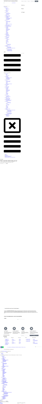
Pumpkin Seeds (8, 102)
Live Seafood (7, 37)
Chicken (7, 11)
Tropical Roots (7, 19)
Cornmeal (7, 39)
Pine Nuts (7, 32)
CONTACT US (6, 155)
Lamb (6, 9)
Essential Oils (7, 35)
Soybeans (8, 104)
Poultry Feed (7, 14)
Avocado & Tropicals (8, 21)
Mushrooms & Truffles (7, 99)
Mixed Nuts (7, 30)
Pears (6, 24)
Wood (6, 48)
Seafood (6, 36)
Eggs (6, 85)
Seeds (6, 43)
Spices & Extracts (8, 115)
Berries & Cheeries (8, 81)
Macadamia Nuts (8, 29)
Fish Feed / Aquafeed (8, 13)
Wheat (7, 45)
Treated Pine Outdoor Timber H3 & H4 (8, 392)
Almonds (7, 27)
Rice (6, 105)
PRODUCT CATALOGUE (8, 156)
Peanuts (7, 91)
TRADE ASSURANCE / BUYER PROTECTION (10, 157)
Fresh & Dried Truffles (8, 26)
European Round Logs (9, 50)
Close (0, 400)
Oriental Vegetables (8, 18)
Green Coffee (4, 387)
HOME (5, 154)
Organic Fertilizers (8, 16)
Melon (7, 23)
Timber (7, 46)
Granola (7, 41)
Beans (6, 38)
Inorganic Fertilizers (8, 15)
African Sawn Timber (9, 49)
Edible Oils (7, 34)
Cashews (7, 28)
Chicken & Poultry (7, 10)
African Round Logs (35, 343)
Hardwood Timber (9, 110)
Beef (6, 8)
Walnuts (7, 33)
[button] (12, 63)
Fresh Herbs (7, 17)
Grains (7, 103)
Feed (5, 12)
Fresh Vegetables (6, 76)
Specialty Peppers (8, 79)
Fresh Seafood (7, 86)
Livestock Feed (7, 95)
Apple (6, 80)
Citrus (6, 22)
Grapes (7, 82)
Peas (6, 31)
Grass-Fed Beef (7, 75)
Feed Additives (7, 97)
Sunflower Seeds (9, 44)
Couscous (7, 40)
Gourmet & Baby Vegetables (9, 77)
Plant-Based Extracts (7, 114)
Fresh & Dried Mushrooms (5, 382)
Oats (6, 42)
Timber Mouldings (9, 47)
